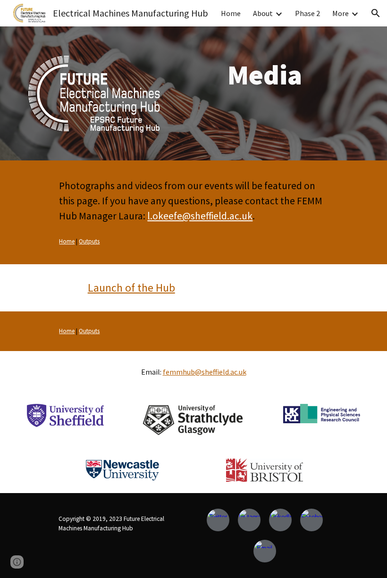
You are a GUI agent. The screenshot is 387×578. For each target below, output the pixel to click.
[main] (264, 74)
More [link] (340, 13)
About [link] (263, 13)
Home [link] (231, 13)
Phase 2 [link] (307, 13)
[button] (375, 13)
